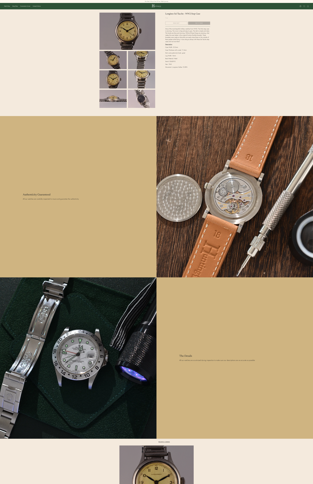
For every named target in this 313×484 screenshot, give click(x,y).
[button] (7, 6)
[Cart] (308, 6)
